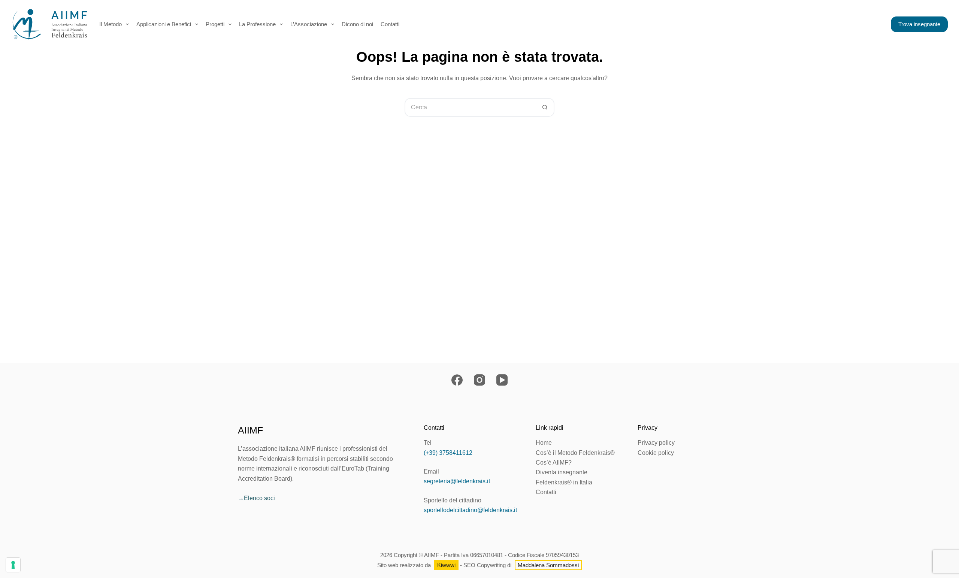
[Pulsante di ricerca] (545, 107)
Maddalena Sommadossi (548, 565)
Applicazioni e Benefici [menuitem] (163, 24)
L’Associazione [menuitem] (308, 24)
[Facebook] (457, 380)
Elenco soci (259, 498)
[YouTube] (502, 380)
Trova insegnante (919, 24)
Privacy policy (656, 442)
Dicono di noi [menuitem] (357, 24)
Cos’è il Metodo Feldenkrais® (575, 453)
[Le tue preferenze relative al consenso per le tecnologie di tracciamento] (13, 565)
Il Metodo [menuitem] (110, 24)
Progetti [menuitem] (215, 24)
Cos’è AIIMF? (554, 462)
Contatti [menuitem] (390, 24)
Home (544, 442)
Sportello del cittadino (452, 500)
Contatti (546, 492)
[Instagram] (479, 380)
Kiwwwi (446, 565)
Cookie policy (656, 453)
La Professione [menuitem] (257, 24)
